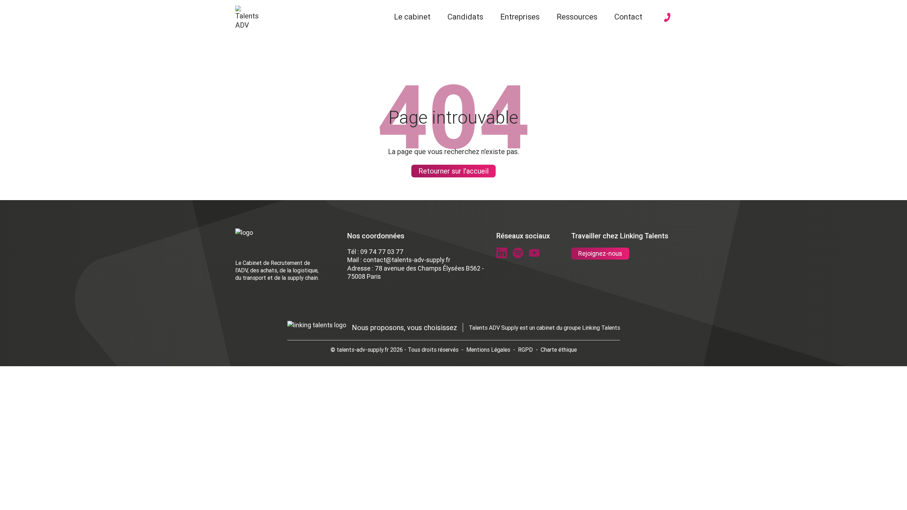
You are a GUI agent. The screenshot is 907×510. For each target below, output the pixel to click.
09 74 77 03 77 (382, 252)
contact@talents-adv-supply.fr (406, 260)
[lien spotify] (518, 253)
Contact (628, 17)
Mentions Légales (488, 349)
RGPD (525, 349)
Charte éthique (559, 349)
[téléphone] (667, 17)
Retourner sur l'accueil (453, 170)
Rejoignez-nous (600, 253)
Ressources (577, 17)
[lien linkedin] (501, 253)
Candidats (465, 17)
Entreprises (520, 17)
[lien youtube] (534, 253)
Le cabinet (412, 17)
